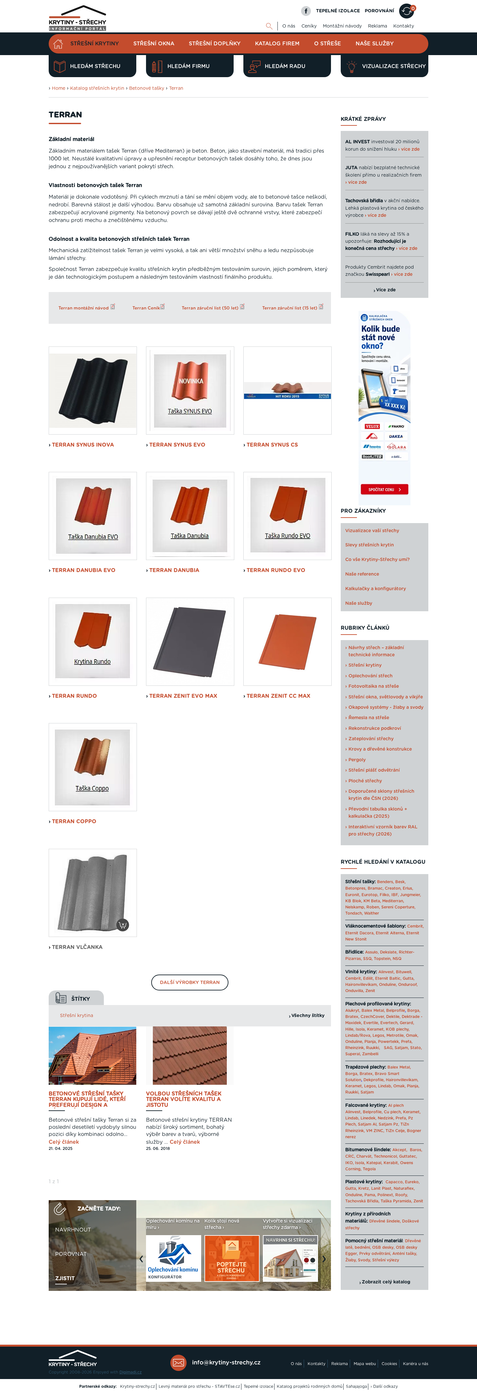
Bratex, (352, 1017)
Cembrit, (415, 926)
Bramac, (376, 888)
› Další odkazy (384, 1386)
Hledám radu (285, 66)
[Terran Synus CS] (287, 390)
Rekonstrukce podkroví (375, 728)
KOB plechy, (398, 1029)
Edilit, (368, 978)
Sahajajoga (356, 1386)
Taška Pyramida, (396, 1201)
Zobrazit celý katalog (386, 1282)
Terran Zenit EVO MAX (183, 696)
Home (58, 88)
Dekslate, (389, 952)
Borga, (413, 1010)
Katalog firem (277, 43)
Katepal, (374, 1163)
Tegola (369, 1169)
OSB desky (383, 1247)
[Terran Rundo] (93, 642)
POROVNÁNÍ (379, 11)
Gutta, (408, 978)
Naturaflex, (404, 1188)
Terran (176, 88)
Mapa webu (365, 1364)
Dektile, (393, 1017)
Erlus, (408, 888)
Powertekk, (389, 1042)
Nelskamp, (355, 907)
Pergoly (357, 760)
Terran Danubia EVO (84, 570)
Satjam (367, 1092)
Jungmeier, (410, 895)
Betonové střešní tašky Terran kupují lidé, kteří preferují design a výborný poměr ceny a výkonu (87, 1099)
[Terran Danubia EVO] (93, 516)
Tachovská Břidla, (362, 1201)
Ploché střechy (365, 781)
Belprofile (395, 1010)
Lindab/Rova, (358, 1035)
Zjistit (65, 1278)
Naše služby (375, 43)
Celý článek (64, 1142)
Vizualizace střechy (394, 66)
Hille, (349, 1029)
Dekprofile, (374, 1080)
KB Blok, (353, 901)
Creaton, (393, 888)
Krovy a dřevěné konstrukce (380, 749)
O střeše (327, 43)
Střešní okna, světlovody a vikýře (386, 697)
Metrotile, (395, 1035)
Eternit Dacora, (359, 933)
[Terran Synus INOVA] (93, 390)
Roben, (373, 907)
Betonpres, (355, 888)
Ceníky (309, 26)
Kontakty (403, 26)
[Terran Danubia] (190, 516)
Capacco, (394, 1182)
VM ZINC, (375, 1131)
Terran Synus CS (272, 445)
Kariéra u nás (415, 1364)
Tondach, (354, 913)
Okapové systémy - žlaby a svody (386, 707)
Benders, (385, 882)
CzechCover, (373, 1017)
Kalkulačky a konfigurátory (375, 589)
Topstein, (382, 959)
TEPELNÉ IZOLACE (338, 11)
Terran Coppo (74, 821)
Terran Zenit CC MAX (278, 696)
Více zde (386, 290)
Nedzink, (386, 1118)
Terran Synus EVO (177, 445)
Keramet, (375, 1029)
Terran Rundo (74, 696)
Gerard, (407, 1023)
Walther (371, 913)
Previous (142, 1262)
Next (325, 1262)
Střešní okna (153, 43)
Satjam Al (367, 1124)
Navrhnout (73, 1230)
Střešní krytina (76, 1015)
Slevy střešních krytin (369, 545)
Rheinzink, (355, 1048)
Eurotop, (369, 895)
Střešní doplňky (214, 43)
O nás (288, 26)
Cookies (389, 1364)
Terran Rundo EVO (276, 570)
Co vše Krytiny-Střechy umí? (377, 559)
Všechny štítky (307, 1015)
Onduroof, (408, 985)
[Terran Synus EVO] (190, 390)
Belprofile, (373, 1112)
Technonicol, (386, 1156)
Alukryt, (352, 1010)
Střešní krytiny (94, 43)
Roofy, (401, 1195)
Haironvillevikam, (361, 985)
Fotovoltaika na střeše (374, 686)
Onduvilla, (354, 991)
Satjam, (402, 1048)
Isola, (361, 1029)
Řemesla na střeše (369, 718)
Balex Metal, (373, 1010)
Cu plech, (393, 1112)
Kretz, (364, 1188)
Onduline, (388, 985)
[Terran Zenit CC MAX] (287, 642)
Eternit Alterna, (390, 933)
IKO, (349, 1163)
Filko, (385, 895)
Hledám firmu (188, 66)
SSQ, (368, 959)
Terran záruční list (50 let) (211, 308)
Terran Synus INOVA (83, 445)
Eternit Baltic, (388, 978)
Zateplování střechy (371, 739)
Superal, (353, 1054)
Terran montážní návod (83, 308)
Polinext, (385, 1195)
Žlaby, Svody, (358, 1260)
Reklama (377, 26)
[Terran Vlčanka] (93, 893)
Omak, (412, 1035)
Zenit (370, 991)
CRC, (350, 1156)
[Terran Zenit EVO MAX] (190, 642)
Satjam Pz (388, 1124)
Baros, (416, 1150)
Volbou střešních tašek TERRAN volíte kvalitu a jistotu (183, 1099)
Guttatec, (408, 1156)
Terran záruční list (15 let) (290, 308)
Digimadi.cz (130, 1372)
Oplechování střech (371, 676)
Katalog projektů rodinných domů (309, 1386)
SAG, (388, 1048)
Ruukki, (373, 1048)
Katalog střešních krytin (97, 88)
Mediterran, (393, 901)
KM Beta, (372, 901)
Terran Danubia (174, 570)
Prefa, (406, 1042)
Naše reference (362, 574)
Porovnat (71, 1254)
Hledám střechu (95, 66)
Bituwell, (404, 972)
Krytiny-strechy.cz (137, 1386)
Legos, (379, 1035)
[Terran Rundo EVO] (287, 516)
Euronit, (352, 895)
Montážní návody (342, 26)
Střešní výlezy (385, 1260)
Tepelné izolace (258, 1386)
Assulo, (372, 952)
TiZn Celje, (395, 1131)
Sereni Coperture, (398, 907)
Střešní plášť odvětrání (374, 770)
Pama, (370, 1195)
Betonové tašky (146, 88)
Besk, (400, 882)
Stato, (416, 1048)
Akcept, (400, 1150)
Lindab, (385, 1086)
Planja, (370, 1042)
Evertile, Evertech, (380, 1023)
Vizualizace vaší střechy (372, 531)
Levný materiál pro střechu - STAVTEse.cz (199, 1386)
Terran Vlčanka (77, 947)
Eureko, (412, 1182)
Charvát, (364, 1156)
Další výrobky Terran (190, 982)
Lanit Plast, (381, 1188)
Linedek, (368, 1118)
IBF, (395, 895)
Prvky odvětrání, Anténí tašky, (388, 1254)
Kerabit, (391, 1163)
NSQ (397, 959)
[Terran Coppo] (93, 767)
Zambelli (370, 1054)
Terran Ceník (146, 308)
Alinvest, (386, 972)
